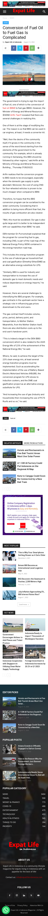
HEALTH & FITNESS (32, 630)
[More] (38, 48)
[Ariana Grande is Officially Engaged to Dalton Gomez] (9, 749)
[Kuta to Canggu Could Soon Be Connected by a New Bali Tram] (9, 479)
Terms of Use (10, 905)
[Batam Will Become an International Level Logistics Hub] (9, 568)
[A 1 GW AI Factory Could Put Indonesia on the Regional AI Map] (9, 466)
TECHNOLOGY (8, 657)
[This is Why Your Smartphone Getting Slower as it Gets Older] (9, 556)
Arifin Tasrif (16, 115)
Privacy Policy (22, 905)
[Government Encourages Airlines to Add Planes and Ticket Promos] (13, 625)
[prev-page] (4, 489)
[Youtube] (38, 895)
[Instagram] (16, 895)
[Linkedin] (24, 895)
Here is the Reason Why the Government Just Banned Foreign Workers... (30, 761)
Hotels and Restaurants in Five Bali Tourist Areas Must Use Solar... (31, 701)
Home (5, 18)
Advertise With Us (36, 905)
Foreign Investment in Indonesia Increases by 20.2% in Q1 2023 (35, 664)
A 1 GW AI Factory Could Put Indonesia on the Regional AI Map (29, 466)
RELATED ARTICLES (12, 443)
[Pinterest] (26, 48)
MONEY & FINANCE (32, 657)
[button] (4, 11)
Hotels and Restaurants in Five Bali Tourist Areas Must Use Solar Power (30, 453)
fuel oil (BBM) (9, 108)
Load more (23, 604)
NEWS (12, 18)
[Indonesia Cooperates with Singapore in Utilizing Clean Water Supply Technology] (13, 652)
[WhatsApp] (32, 48)
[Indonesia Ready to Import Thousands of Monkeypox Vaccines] (35, 624)
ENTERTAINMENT (9, 457)
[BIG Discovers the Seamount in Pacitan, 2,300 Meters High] (9, 582)
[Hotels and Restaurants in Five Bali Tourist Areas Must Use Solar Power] (9, 453)
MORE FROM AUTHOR (33, 443)
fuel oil (12, 418)
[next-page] (8, 489)
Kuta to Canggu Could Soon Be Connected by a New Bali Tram (31, 479)
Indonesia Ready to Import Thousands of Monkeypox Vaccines (34, 636)
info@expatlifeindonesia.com (29, 877)
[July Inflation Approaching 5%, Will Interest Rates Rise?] (9, 595)
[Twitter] (20, 48)
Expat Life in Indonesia (13, 42)
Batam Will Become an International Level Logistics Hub (30, 568)
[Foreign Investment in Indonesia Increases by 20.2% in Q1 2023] (35, 652)
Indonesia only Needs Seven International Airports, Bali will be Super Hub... (31, 775)
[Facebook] (13, 48)
